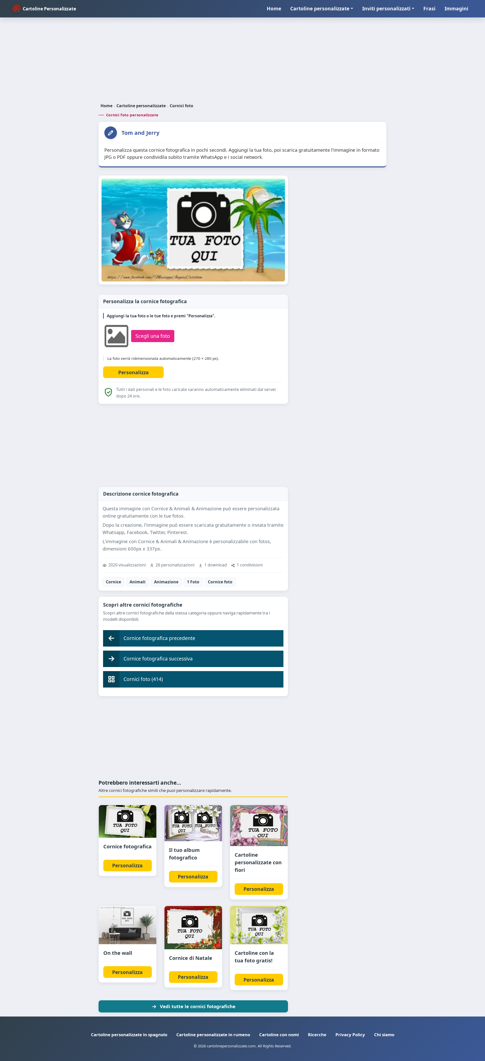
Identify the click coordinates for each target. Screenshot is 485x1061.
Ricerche (317, 1034)
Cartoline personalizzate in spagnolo (129, 1034)
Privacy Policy (350, 1034)
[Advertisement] (242, 62)
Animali (138, 582)
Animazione (166, 582)
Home (274, 8)
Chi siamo (384, 1034)
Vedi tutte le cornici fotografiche (197, 1006)
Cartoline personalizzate (319, 8)
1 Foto (193, 582)
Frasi (429, 8)
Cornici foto (181, 105)
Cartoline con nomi (279, 1034)
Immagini (456, 8)
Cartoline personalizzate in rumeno (213, 1034)
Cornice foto (220, 582)
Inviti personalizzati (386, 8)
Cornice (113, 582)
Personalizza (127, 865)
